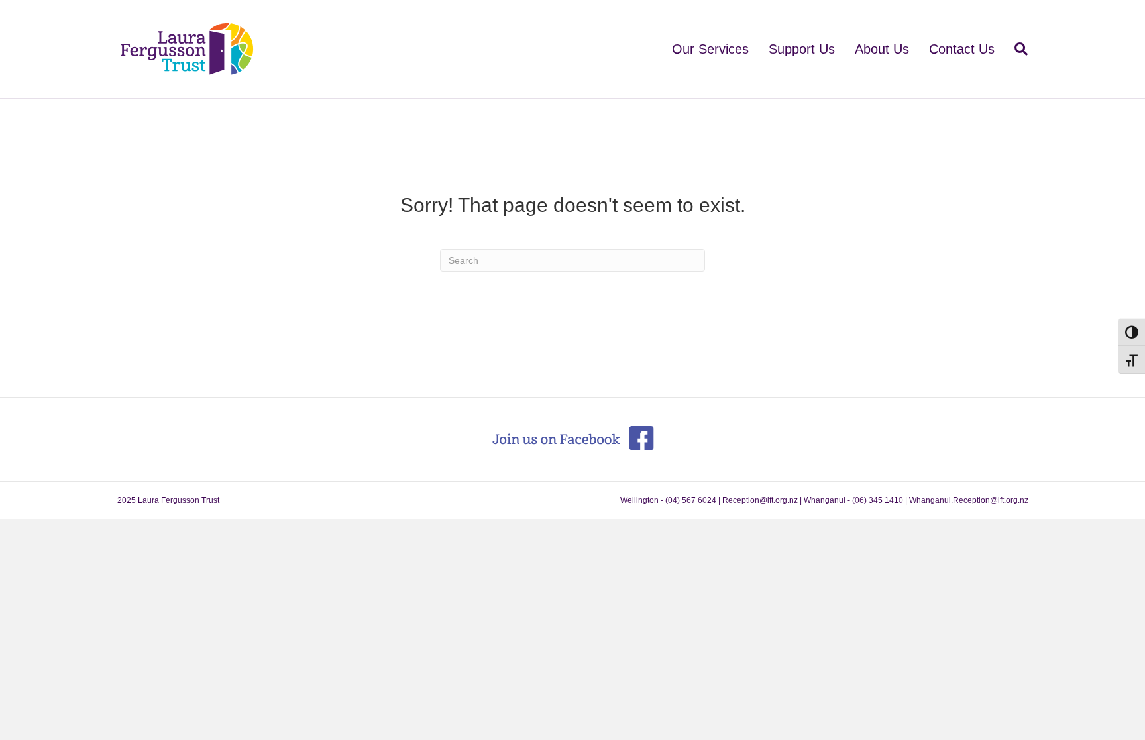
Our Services (710, 49)
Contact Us (962, 49)
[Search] (1016, 49)
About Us (882, 49)
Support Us (802, 49)
